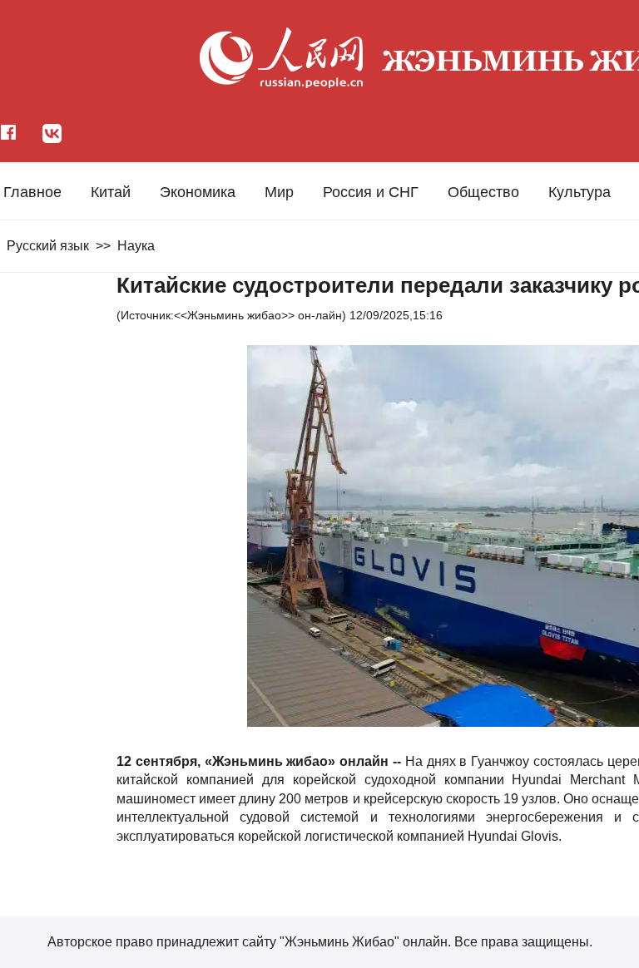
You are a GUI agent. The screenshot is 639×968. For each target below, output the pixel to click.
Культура (579, 192)
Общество (483, 192)
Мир (279, 192)
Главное (32, 192)
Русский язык (48, 246)
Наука (136, 246)
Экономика (197, 192)
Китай (111, 192)
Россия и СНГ (371, 192)
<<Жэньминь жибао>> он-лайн (258, 315)
